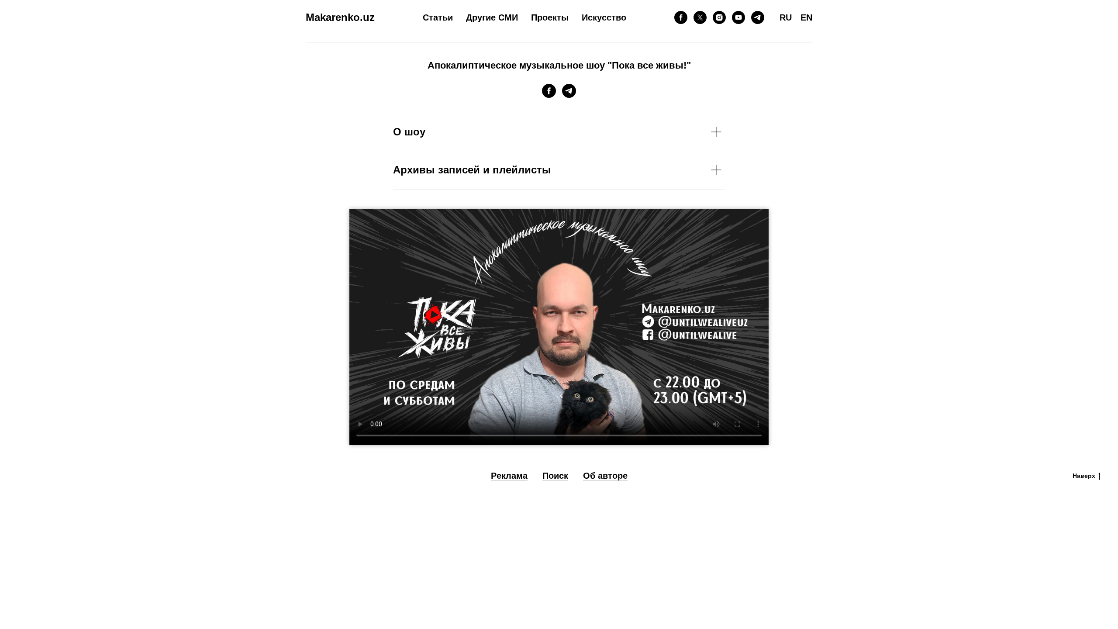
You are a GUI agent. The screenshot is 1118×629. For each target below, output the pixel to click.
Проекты (550, 17)
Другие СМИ (492, 17)
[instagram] (719, 17)
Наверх (1084, 475)
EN (806, 17)
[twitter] (700, 17)
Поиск (555, 475)
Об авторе (605, 475)
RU (786, 17)
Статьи (438, 17)
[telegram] (757, 17)
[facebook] (680, 17)
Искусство (604, 17)
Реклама (509, 475)
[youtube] (738, 17)
